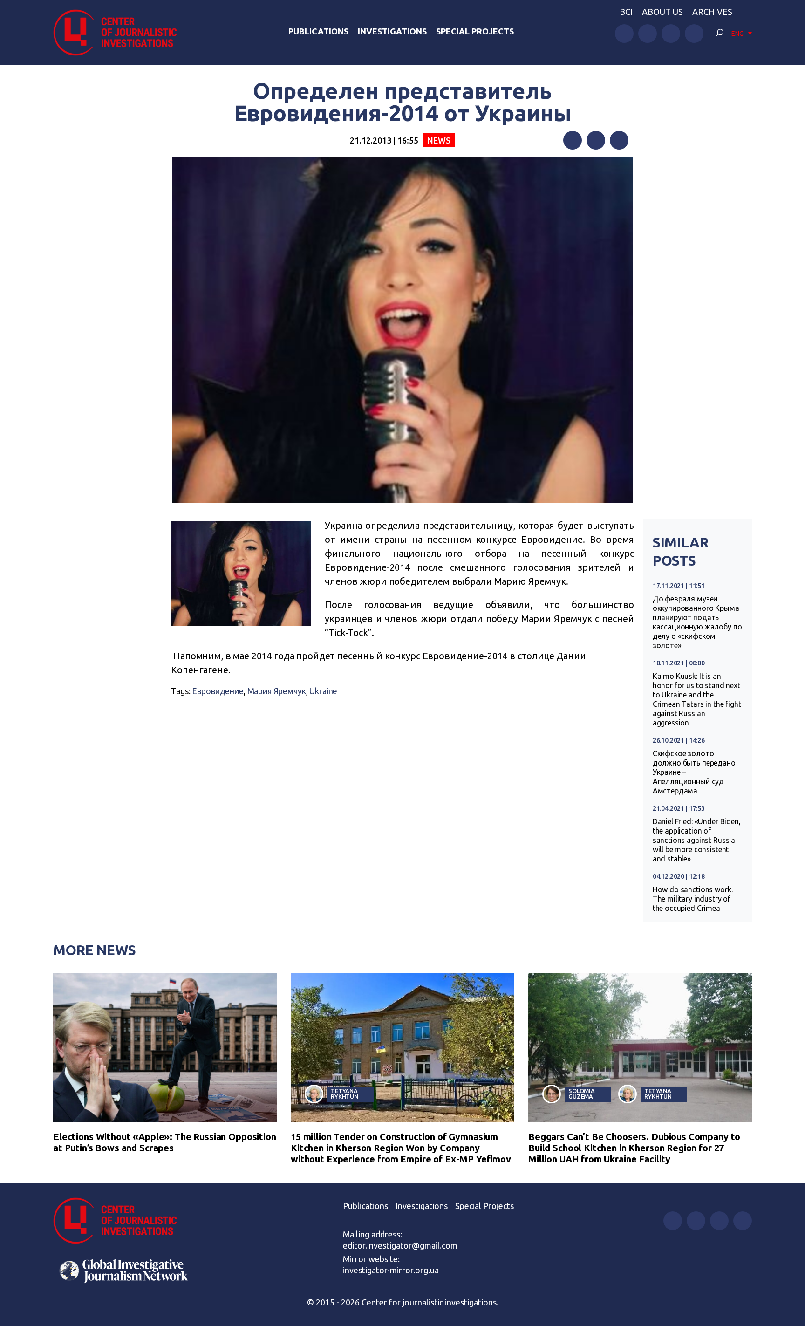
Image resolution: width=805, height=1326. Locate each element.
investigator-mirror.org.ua (391, 1270)
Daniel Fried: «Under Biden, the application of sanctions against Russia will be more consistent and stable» (697, 840)
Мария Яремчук (276, 691)
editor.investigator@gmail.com (400, 1245)
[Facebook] (572, 140)
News (438, 140)
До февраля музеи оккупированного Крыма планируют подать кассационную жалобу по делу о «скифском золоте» (697, 622)
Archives (712, 11)
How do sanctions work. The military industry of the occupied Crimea (693, 898)
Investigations (392, 31)
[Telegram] (619, 140)
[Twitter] (596, 140)
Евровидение (217, 691)
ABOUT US (662, 11)
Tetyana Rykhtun (344, 1093)
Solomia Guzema (581, 1093)
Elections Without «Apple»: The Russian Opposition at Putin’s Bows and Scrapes (164, 1142)
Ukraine (323, 691)
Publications (318, 31)
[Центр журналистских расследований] (120, 32)
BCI (626, 11)
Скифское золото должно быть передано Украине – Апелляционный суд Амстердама (694, 772)
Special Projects (475, 31)
